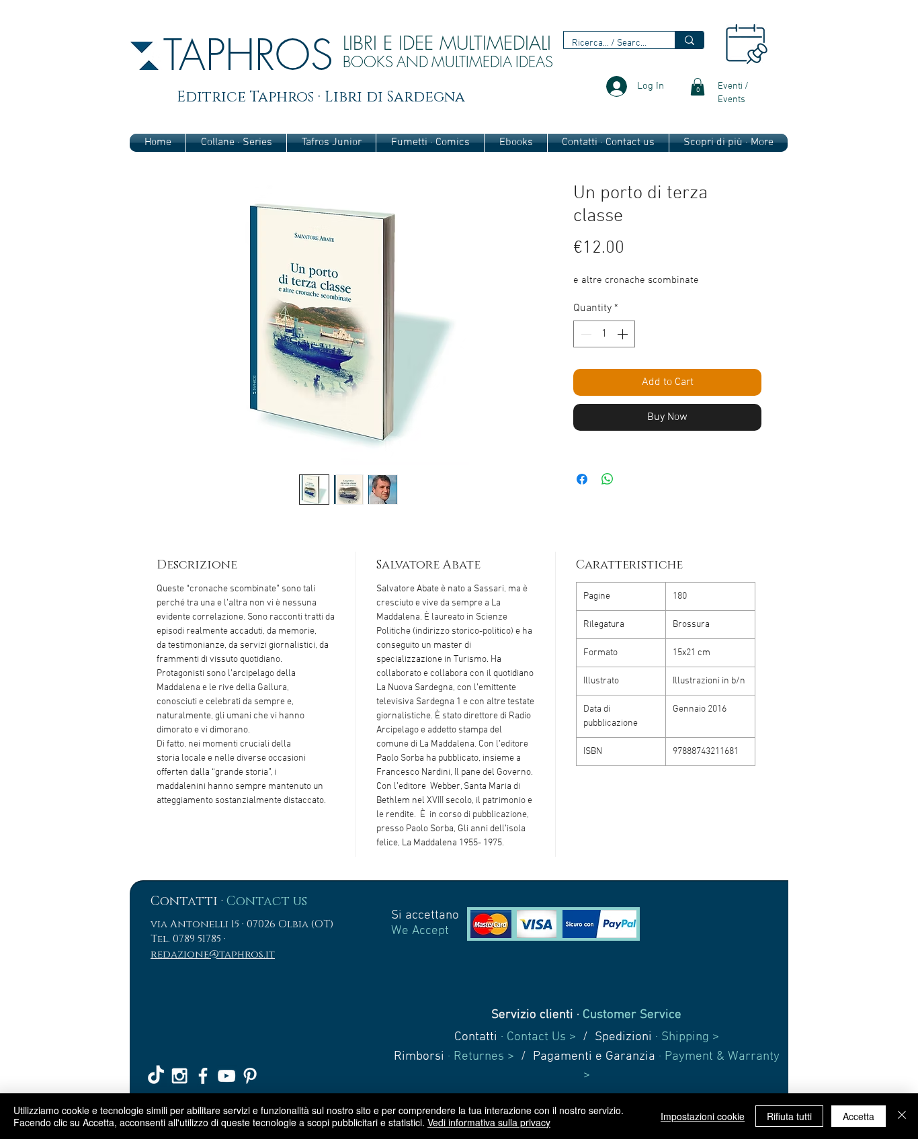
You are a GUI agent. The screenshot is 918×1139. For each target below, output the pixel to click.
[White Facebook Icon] (203, 1076)
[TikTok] (156, 1076)
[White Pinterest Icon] (250, 1076)
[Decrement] (584, 334)
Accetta (858, 1116)
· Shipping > (685, 1037)
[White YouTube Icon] (226, 1076)
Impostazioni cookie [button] (703, 1116)
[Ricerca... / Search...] (689, 40)
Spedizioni (623, 1037)
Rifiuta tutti (789, 1116)
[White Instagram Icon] (179, 1076)
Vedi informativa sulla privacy (488, 1122)
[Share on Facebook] (582, 479)
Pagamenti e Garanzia (594, 1056)
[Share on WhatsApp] (607, 479)
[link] (697, 86)
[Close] (902, 1116)
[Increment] (623, 334)
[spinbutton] (604, 334)
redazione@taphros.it (213, 954)
